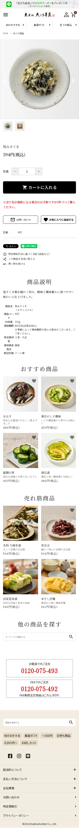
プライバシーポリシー (16, 815)
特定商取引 (10, 806)
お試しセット (28, 743)
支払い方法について (15, 779)
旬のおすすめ (13, 25)
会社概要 (8, 788)
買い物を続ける (14, 263)
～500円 (47, 736)
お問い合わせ (20, 219)
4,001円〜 (10, 743)
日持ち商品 (63, 736)
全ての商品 (66, 25)
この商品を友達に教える (19, 258)
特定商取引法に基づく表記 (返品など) (26, 254)
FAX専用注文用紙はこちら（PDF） (39, 695)
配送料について (12, 770)
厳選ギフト (39, 25)
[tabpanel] (39, 79)
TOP (5, 33)
